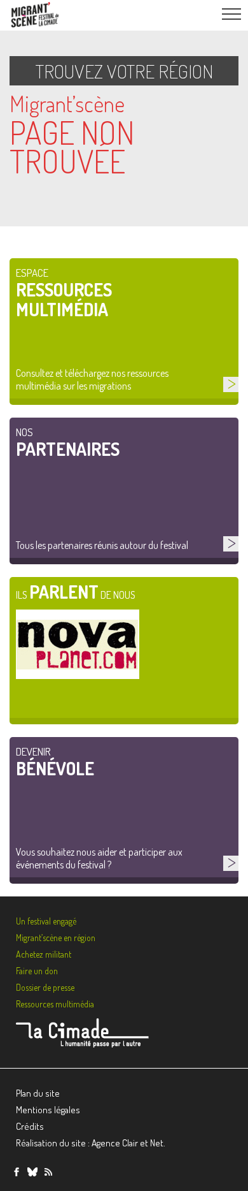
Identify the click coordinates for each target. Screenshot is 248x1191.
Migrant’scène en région (55, 937)
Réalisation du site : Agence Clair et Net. (90, 1143)
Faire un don (37, 970)
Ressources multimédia (55, 1003)
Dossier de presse (45, 987)
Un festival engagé (46, 921)
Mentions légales (48, 1110)
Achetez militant (43, 954)
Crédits (30, 1126)
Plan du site (38, 1093)
